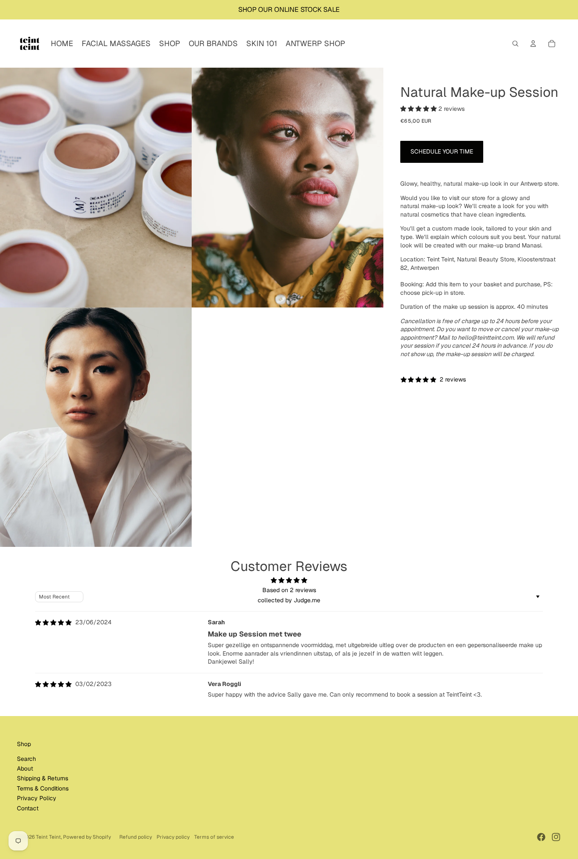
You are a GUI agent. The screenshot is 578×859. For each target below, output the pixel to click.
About (25, 768)
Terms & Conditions (43, 788)
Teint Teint (48, 837)
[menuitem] (62, 43)
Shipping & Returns (42, 778)
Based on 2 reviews (289, 590)
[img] (53, 622)
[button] (419, 109)
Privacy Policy (36, 798)
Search (26, 759)
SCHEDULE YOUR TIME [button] (441, 152)
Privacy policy (173, 837)
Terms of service (214, 837)
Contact (28, 808)
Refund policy (135, 837)
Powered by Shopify (87, 837)
